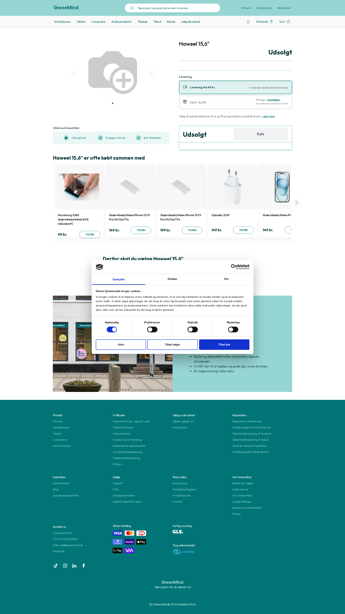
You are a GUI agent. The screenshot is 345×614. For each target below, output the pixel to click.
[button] (112, 103)
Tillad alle (224, 344)
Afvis (121, 344)
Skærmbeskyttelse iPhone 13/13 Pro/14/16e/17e (129, 217)
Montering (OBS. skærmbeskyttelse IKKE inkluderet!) (73, 219)
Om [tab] (226, 278)
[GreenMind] (66, 8)
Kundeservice (264, 8)
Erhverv (246, 8)
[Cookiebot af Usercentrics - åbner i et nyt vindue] (233, 267)
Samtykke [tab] (118, 279)
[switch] (152, 329)
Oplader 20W (220, 215)
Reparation (284, 8)
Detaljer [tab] (173, 278)
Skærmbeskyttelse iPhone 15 (281, 215)
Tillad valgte (172, 344)
